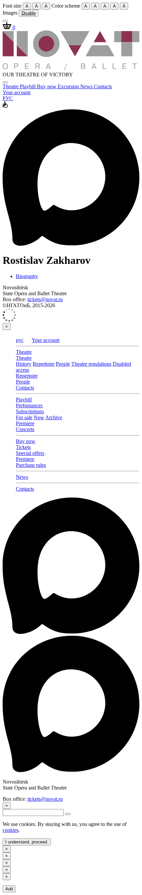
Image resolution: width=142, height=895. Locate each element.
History (23, 364)
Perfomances (29, 405)
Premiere (25, 423)
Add (9, 888)
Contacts (103, 86)
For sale (24, 417)
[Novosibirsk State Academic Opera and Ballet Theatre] (71, 68)
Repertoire (43, 364)
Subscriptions (30, 411)
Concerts (25, 429)
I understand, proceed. (26, 841)
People (63, 364)
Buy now (47, 86)
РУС (8, 98)
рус (19, 340)
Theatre (11, 86)
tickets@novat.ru (45, 299)
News (87, 86)
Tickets (23, 447)
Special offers (30, 453)
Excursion (69, 86)
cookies (10, 830)
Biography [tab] (27, 276)
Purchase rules (31, 465)
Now (39, 417)
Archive (53, 417)
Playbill (28, 86)
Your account (16, 92)
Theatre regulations (91, 364)
